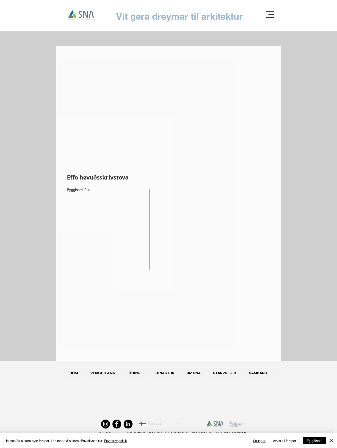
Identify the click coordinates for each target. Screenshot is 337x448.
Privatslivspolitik (115, 440)
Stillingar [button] (259, 440)
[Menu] (270, 15)
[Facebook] (116, 424)
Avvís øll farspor (284, 440)
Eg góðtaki (314, 440)
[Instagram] (105, 424)
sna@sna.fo (239, 432)
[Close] (331, 440)
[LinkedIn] (128, 424)
